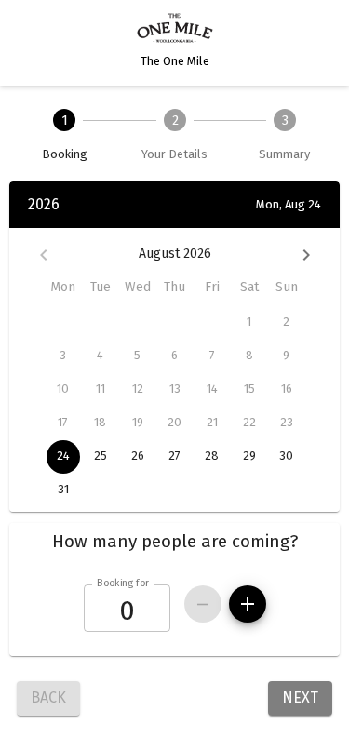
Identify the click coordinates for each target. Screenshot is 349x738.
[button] (174, 541)
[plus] (247, 604)
